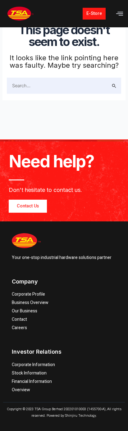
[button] (120, 14)
